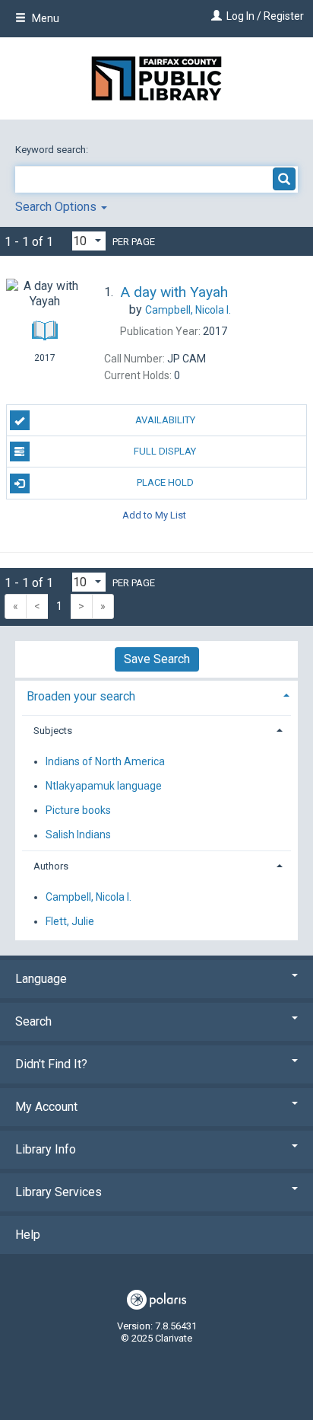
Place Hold (165, 482)
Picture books (78, 810)
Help (27, 1234)
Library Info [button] (45, 1149)
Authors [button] (50, 866)
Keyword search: (52, 149)
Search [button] (33, 1021)
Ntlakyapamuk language (104, 786)
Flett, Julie (70, 921)
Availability (165, 420)
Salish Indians (78, 835)
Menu (44, 18)
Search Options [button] (57, 206)
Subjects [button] (52, 730)
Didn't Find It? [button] (51, 1064)
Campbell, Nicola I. (88, 897)
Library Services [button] (58, 1192)
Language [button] (41, 979)
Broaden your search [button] (81, 696)
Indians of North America (105, 761)
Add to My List (154, 515)
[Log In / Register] (214, 16)
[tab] (156, 695)
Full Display (165, 451)
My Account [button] (46, 1106)
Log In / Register (265, 16)
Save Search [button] (157, 659)
